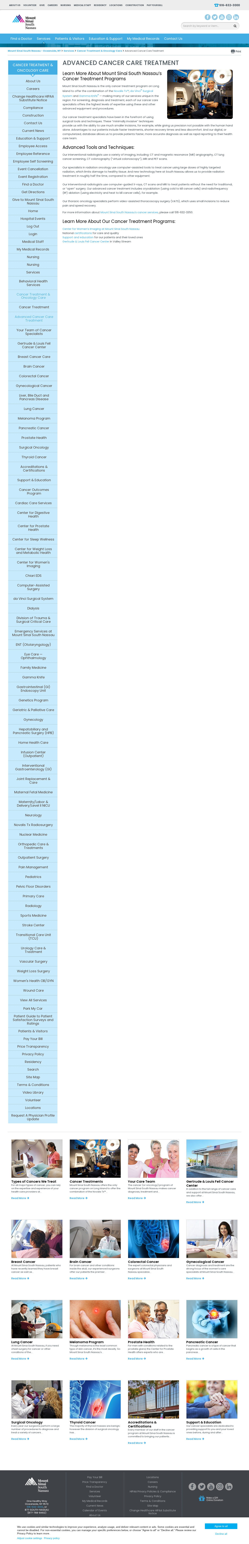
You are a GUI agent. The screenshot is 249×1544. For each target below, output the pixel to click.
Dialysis (33, 608)
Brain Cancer (34, 366)
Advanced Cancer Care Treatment (34, 319)
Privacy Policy (33, 1054)
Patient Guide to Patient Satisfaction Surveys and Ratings (33, 1020)
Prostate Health (34, 438)
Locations (115, 5)
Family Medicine (33, 667)
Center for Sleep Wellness (33, 539)
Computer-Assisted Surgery (33, 587)
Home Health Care (33, 742)
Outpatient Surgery (33, 857)
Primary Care (33, 896)
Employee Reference (33, 154)
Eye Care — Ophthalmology (33, 656)
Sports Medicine (33, 915)
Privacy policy (52, 1538)
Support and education (78, 237)
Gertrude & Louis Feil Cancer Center (33, 345)
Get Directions (33, 192)
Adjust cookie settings (29, 1538)
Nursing (66, 5)
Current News (33, 131)
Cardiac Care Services (33, 503)
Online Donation (218, 1501)
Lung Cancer (34, 409)
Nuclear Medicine (33, 834)
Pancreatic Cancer (34, 428)
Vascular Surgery (33, 961)
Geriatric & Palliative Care (33, 710)
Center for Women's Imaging (33, 564)
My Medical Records (143, 38)
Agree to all (221, 1526)
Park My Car (33, 1008)
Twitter (214, 17)
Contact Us (173, 38)
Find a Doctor (21, 38)
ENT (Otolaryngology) (33, 644)
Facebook (208, 17)
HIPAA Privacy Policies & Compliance (153, 1491)
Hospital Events (33, 219)
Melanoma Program (34, 418)
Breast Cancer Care (34, 357)
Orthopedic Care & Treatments (33, 846)
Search (33, 1069)
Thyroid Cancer (34, 457)
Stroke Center (33, 925)
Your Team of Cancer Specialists (34, 332)
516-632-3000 (229, 5)
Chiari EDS (33, 576)
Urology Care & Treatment (33, 950)
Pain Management (33, 867)
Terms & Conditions (33, 1085)
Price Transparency (33, 1046)
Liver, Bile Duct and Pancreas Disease (34, 397)
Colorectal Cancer (34, 376)
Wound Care (33, 990)
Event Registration (33, 177)
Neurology (33, 815)
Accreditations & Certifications (34, 469)
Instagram (229, 17)
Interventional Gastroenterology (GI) (33, 767)
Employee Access (33, 146)
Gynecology (33, 719)
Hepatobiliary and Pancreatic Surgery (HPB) (33, 731)
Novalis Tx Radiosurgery (33, 825)
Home (33, 211)
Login (33, 234)
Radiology (33, 906)
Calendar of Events (95, 1510)
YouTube (222, 17)
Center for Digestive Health (33, 515)
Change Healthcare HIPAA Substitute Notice (33, 98)
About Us (14, 5)
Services (43, 38)
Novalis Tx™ (121, 91)
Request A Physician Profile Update (33, 1117)
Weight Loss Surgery (33, 971)
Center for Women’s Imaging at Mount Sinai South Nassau (101, 229)
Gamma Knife (33, 677)
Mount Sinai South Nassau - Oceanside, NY (34, 50)
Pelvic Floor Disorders (33, 886)
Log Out (33, 226)
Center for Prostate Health (33, 528)
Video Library (33, 1092)
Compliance (33, 108)
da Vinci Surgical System (33, 599)
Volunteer (29, 5)
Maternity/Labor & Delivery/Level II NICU (33, 804)
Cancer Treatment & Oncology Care (99, 50)
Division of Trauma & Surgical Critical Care (33, 620)
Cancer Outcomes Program (34, 492)
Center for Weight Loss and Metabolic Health (33, 551)
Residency (100, 5)
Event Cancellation (33, 169)
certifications (83, 233)
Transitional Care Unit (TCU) (33, 937)
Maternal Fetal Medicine (33, 792)
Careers (53, 5)
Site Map (33, 1077)
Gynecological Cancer (34, 386)
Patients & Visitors (69, 38)
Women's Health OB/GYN (33, 981)
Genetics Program (33, 700)
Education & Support (105, 38)
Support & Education (34, 480)
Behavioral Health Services (33, 283)
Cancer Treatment (34, 307)
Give (42, 5)
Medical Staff (82, 5)
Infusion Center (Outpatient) (33, 754)
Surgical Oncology (34, 447)
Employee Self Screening (33, 161)
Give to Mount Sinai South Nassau (33, 202)
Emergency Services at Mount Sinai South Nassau (33, 633)
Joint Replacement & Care (33, 781)
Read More (18, 1198)
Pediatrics (33, 877)
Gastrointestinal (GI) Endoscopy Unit (33, 689)
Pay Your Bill (155, 5)
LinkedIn (236, 17)
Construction (134, 5)
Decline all (221, 1533)
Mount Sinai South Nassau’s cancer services (129, 212)
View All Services (33, 1000)
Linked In (229, 1489)
